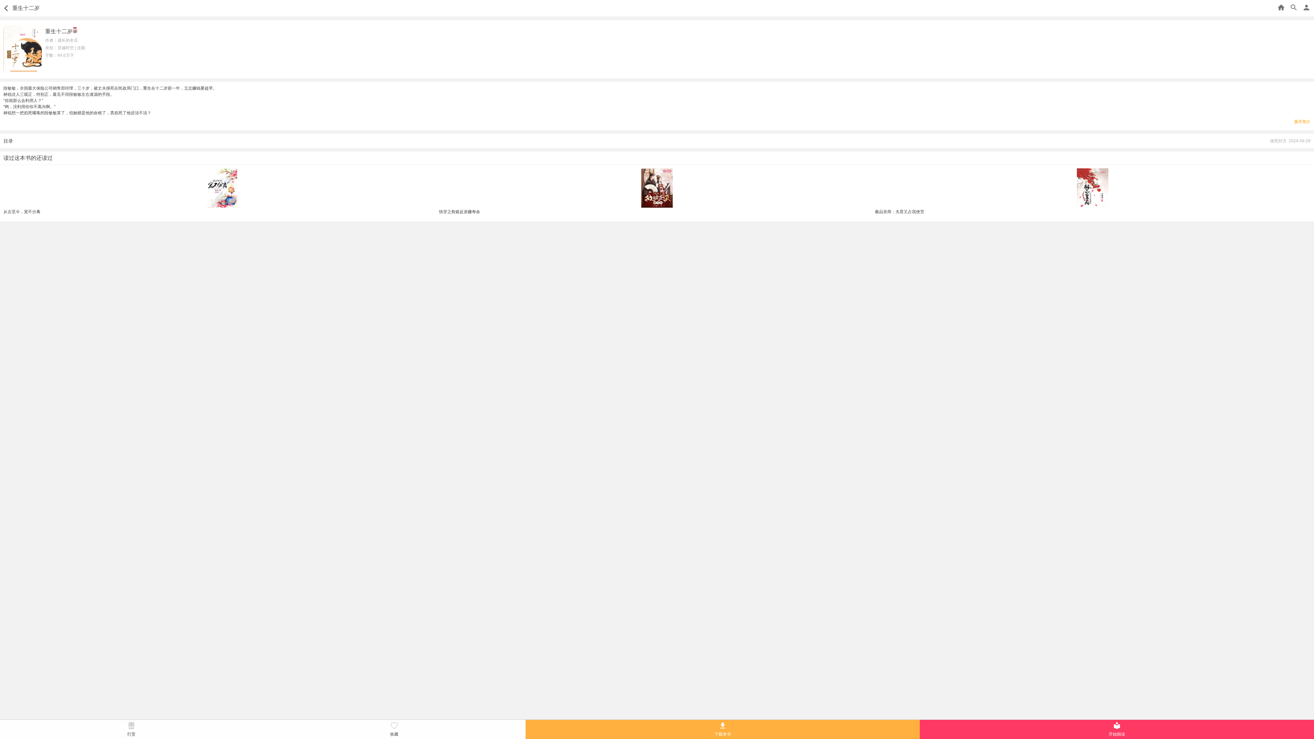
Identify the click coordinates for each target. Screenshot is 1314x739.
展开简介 (1302, 121)
